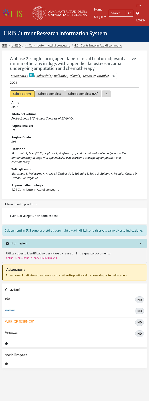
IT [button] (137, 6)
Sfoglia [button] (99, 17)
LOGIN (140, 20)
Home (98, 9)
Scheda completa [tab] (50, 94)
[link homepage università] (59, 13)
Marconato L (19, 76)
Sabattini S (43, 76)
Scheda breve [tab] (22, 94)
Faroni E (102, 76)
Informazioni (18, 243)
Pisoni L (75, 76)
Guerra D (89, 76)
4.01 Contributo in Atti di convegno (98, 45)
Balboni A (60, 76)
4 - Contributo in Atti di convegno (47, 45)
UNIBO (16, 45)
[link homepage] (13, 13)
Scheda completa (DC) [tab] (83, 94)
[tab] (106, 93)
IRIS (4, 45)
